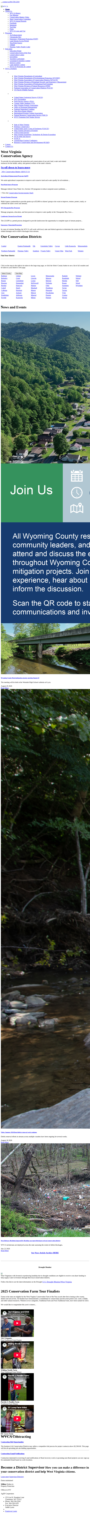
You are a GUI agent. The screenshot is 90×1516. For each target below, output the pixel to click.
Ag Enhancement (16, 35)
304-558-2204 (14, 2)
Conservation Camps (17, 55)
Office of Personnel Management (25, 107)
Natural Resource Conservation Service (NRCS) (31, 115)
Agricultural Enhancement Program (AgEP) (14, 176)
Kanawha (19, 298)
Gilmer (18, 276)
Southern (36, 251)
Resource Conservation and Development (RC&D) (32, 142)
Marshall (34, 288)
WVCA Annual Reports (18, 21)
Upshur (64, 295)
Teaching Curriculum (17, 59)
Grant (18, 278)
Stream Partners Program (9, 197)
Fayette (3, 298)
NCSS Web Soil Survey (22, 136)
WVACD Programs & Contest (20, 67)
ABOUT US (25, 172)
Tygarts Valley (45, 251)
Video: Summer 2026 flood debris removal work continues (19, 1132)
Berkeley (4, 278)
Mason (33, 290)
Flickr (12, 29)
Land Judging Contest (17, 65)
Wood (78, 283)
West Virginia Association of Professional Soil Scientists (33, 84)
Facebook (13, 23)
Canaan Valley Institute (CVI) (24, 103)
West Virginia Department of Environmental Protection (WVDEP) (37, 78)
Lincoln (33, 278)
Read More (5, 688)
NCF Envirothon (20, 99)
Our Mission (14, 15)
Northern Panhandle (8, 251)
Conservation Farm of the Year (20, 53)
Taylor (64, 288)
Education (8, 49)
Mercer (33, 293)
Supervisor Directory (16, 1477)
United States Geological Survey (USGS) (28, 97)
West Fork (68, 251)
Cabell (3, 288)
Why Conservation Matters (10, 172)
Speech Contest (15, 63)
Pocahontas (50, 293)
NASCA (17, 138)
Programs (8, 33)
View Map (19, 273)
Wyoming (79, 285)
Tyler (64, 293)
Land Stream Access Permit (19, 41)
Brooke (3, 285)
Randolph (65, 278)
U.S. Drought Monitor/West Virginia (57, 1282)
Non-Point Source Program (9, 184)
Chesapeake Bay (15, 37)
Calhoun (4, 290)
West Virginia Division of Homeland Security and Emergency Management (40, 82)
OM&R (12, 45)
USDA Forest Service (21, 133)
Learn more (5, 1477)
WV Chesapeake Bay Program (10, 208)
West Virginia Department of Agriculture (28, 76)
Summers (65, 285)
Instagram (13, 25)
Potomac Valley (23, 251)
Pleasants (49, 290)
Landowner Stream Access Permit (11, 216)
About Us (8, 11)
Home (7, 9)
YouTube (13, 27)
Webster (78, 276)
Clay (2, 293)
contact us (6, 2)
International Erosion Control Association (28, 113)
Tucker (64, 290)
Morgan (48, 281)
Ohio (47, 285)
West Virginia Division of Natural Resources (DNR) (32, 86)
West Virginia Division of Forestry (26, 131)
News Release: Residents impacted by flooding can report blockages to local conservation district (30, 1240)
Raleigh (65, 276)
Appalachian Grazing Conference (25, 140)
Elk (34, 246)
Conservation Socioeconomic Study (21, 193)
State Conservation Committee (20, 19)
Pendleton (49, 288)
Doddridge (5, 295)
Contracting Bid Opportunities (12, 1442)
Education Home (15, 51)
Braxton (4, 283)
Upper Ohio (59, 251)
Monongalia (50, 276)
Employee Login (11, 1511)
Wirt (77, 281)
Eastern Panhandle (24, 246)
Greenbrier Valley (46, 246)
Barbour (4, 276)
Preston (48, 295)
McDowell (34, 283)
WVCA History (15, 13)
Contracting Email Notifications (12, 1454)
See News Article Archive (45, 1253)
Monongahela (82, 246)
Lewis (33, 276)
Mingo (33, 298)
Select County (6, 273)
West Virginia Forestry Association (26, 105)
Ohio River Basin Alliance (23, 111)
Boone (3, 281)
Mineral (33, 295)
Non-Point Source (16, 43)
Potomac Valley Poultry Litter (20, 47)
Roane (64, 283)
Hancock (19, 285)
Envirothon (13, 57)
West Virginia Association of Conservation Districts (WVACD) (36, 80)
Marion (33, 285)
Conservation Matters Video (19, 17)
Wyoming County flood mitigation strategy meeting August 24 (20, 678)
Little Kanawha (70, 246)
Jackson (19, 293)
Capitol (3, 246)
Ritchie (64, 281)
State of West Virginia (21, 125)
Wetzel (78, 278)
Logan (33, 281)
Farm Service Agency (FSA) (24, 101)
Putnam (48, 298)
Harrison (19, 290)
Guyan (57, 246)
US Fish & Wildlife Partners (23, 90)
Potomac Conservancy (22, 127)
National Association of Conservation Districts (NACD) (33, 88)
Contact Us (9, 146)
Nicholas (49, 283)
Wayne (64, 298)
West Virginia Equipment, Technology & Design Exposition (35, 135)
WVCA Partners (11, 69)
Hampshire (20, 283)
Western (80, 251)
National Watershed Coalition (24, 109)
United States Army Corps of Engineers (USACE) (31, 129)
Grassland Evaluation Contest (20, 61)
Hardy (18, 288)
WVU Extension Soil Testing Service (27, 117)
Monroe (48, 278)
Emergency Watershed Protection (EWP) (24, 39)
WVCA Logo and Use (17, 31)
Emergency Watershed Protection (11, 225)
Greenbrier (19, 281)
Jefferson (19, 295)
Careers (8, 144)
